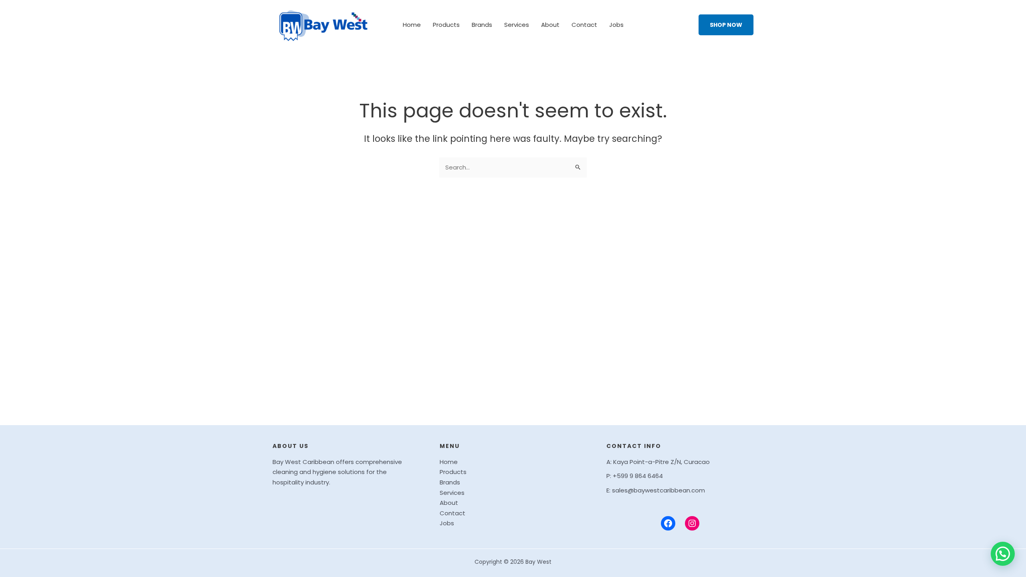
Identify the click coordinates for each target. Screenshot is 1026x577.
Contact (584, 24)
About (550, 24)
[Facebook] (668, 523)
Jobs (616, 24)
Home (412, 24)
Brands (482, 24)
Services (516, 24)
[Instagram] (692, 523)
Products (446, 24)
